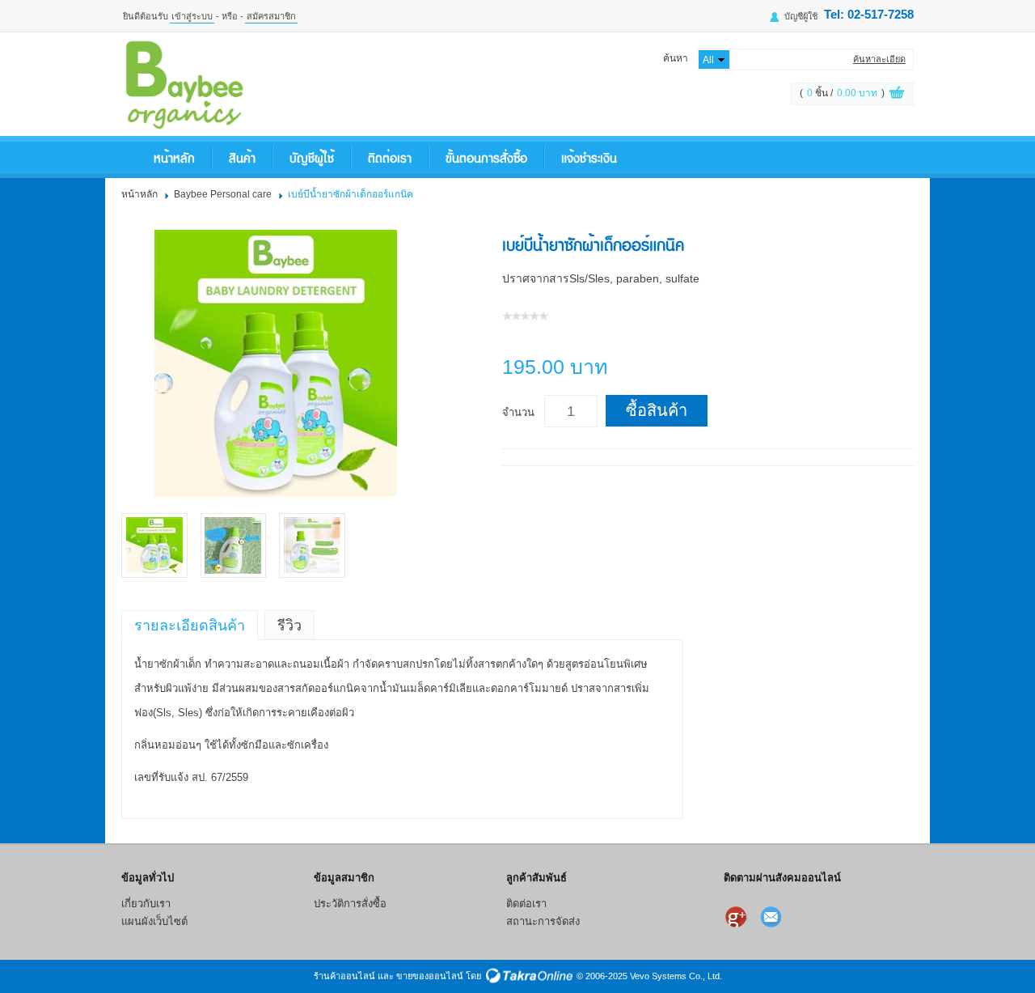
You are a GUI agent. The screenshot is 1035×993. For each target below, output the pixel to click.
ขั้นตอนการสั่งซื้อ (486, 157)
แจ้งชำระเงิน (589, 157)
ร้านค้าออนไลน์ (344, 976)
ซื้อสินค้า (656, 410)
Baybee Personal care (223, 194)
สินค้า (242, 157)
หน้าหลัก (174, 157)
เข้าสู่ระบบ (192, 16)
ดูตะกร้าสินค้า (897, 94)
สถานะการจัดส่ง (543, 921)
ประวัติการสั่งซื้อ (350, 904)
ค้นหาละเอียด (879, 59)
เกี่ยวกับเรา (146, 904)
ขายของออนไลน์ (429, 976)
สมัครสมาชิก (271, 16)
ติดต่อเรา (390, 157)
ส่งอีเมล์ (773, 917)
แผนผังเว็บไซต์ (154, 921)
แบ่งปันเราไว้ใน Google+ (737, 917)
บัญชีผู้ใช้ (800, 16)
